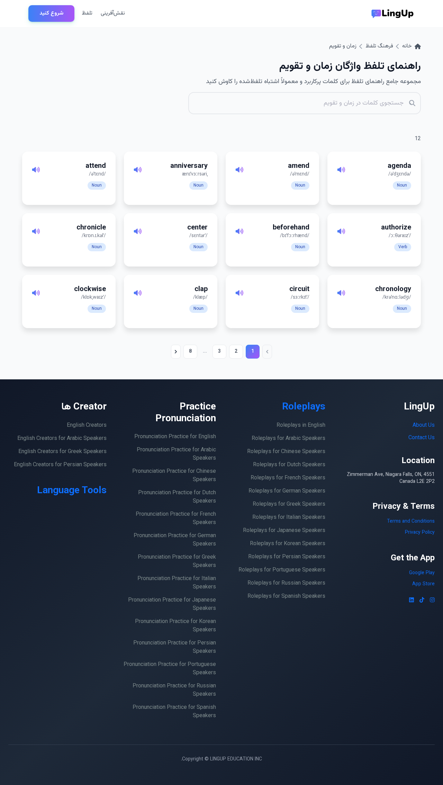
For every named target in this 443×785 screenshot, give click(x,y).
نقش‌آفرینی (113, 13)
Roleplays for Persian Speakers (286, 557)
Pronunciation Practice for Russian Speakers (174, 690)
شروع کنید (51, 13)
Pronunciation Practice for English (175, 437)
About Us (424, 425)
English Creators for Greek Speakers (62, 452)
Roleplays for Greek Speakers (289, 504)
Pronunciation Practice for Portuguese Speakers (170, 668)
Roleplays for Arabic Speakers (288, 438)
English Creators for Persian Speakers (60, 465)
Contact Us (421, 438)
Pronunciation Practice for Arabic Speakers (176, 454)
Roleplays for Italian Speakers (288, 517)
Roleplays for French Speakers (288, 478)
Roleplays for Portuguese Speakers (281, 570)
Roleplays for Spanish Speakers (286, 596)
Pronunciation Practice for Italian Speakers (176, 583)
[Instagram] (432, 601)
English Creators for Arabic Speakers (62, 438)
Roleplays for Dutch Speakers (289, 465)
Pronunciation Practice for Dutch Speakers (177, 497)
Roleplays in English (301, 425)
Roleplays (303, 407)
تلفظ (87, 13)
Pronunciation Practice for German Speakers (175, 540)
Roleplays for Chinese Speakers (286, 452)
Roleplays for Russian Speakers (286, 583)
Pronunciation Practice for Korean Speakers (175, 625)
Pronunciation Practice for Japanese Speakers (172, 604)
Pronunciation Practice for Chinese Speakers (174, 475)
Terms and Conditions (411, 521)
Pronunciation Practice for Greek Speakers (177, 561)
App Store (423, 584)
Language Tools (72, 490)
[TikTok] (421, 601)
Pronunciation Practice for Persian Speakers (174, 647)
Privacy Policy (420, 532)
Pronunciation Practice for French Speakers (176, 518)
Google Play (422, 573)
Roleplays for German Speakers (286, 491)
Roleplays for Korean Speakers (287, 544)
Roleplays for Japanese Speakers (284, 530)
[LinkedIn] (411, 601)
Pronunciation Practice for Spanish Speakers (174, 711)
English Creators (87, 425)
